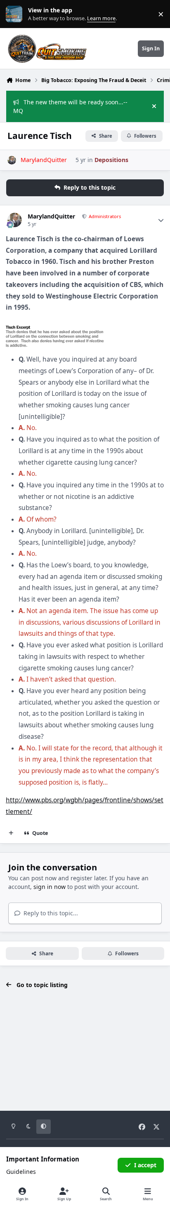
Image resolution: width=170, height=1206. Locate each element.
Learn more (16, 14)
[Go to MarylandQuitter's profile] (11, 160)
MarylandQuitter (51, 216)
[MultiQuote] (11, 833)
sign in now (49, 887)
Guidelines (21, 1171)
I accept (145, 1165)
